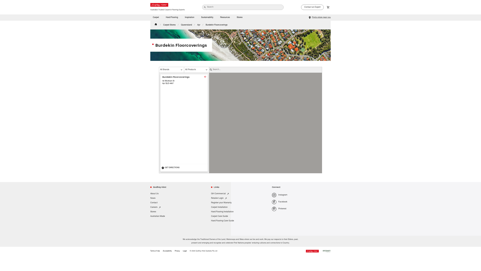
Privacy (177, 251)
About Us (154, 194)
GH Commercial (218, 194)
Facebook (282, 202)
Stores (240, 18)
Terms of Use (155, 251)
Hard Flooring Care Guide (222, 221)
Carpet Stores (169, 25)
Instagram (282, 195)
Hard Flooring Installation (222, 212)
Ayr (198, 25)
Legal (185, 251)
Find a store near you (321, 18)
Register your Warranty (221, 203)
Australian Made (157, 216)
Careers (153, 207)
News (152, 198)
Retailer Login (217, 198)
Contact (154, 203)
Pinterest (282, 209)
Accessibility (167, 251)
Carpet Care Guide (219, 216)
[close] (205, 76)
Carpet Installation (219, 207)
